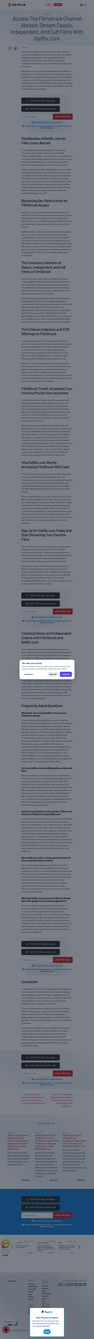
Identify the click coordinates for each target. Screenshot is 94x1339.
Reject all (53, 674)
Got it (47, 1332)
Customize (28, 674)
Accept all (66, 674)
